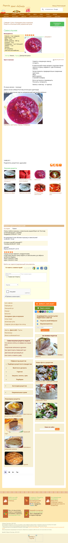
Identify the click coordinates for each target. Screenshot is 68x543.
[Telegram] (52, 312)
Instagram (37, 504)
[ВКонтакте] (36, 312)
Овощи (55, 14)
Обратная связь (35, 502)
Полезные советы (56, 502)
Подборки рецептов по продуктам (20, 364)
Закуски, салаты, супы (20, 376)
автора (45, 526)
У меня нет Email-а (14, 277)
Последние (7, 228)
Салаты (14, 14)
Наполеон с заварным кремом (18, 448)
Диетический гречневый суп (14, 353)
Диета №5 (13, 330)
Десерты (23, 16)
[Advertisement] (18, 72)
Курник (25, 464)
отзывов (48, 37)
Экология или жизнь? (36, 512)
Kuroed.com (38, 529)
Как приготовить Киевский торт (15, 350)
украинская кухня (26, 24)
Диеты (7, 330)
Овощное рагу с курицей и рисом (47, 381)
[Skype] (50, 312)
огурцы (20, 125)
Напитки (48, 16)
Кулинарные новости (58, 504)
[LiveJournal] (43, 312)
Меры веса (54, 501)
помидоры (26, 125)
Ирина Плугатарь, (7, 523)
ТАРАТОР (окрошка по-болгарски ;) (10, 180)
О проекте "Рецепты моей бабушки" (36, 498)
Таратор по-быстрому (25, 193)
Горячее (20, 372)
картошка (13, 125)
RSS (36, 505)
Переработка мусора (36, 510)
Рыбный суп (8, 306)
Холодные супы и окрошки (24, 22)
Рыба (41, 14)
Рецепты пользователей (12, 24)
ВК (33, 504)
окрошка (7, 125)
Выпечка (6, 16)
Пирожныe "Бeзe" (41, 400)
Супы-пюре (8, 319)
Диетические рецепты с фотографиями (18, 415)
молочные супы (10, 322)
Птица (48, 14)
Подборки (19, 379)
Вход (54, 6)
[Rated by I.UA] (39, 541)
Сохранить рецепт (57, 24)
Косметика (54, 505)
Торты (20, 330)
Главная (6, 14)
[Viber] (45, 312)
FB (30, 504)
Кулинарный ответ (14, 515)
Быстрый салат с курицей (44, 419)
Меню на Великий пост (12, 335)
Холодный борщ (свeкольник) (38, 193)
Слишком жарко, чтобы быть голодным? (25, 180)
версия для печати (59, 59)
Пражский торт (17, 433)
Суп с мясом (8, 303)
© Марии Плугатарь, (10, 532)
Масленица (8, 333)
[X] (40, 312)
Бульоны (7, 314)
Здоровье (57, 16)
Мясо (35, 14)
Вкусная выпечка (46, 324)
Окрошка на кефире (9, 193)
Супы (28, 14)
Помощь (11, 501)
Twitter (32, 505)
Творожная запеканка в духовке (15, 347)
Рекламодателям (35, 501)
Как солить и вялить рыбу (13, 355)
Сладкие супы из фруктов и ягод (15, 324)
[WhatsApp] (47, 312)
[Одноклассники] (38, 312)
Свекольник (37, 179)
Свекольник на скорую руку (56, 193)
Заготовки (15, 16)
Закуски (21, 14)
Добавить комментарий (12, 296)
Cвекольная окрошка (55, 179)
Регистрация (61, 6)
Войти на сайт (13, 497)
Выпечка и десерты (20, 368)
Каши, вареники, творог (36, 16)
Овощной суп (9, 308)
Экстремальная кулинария (56, 498)
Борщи (7, 311)
